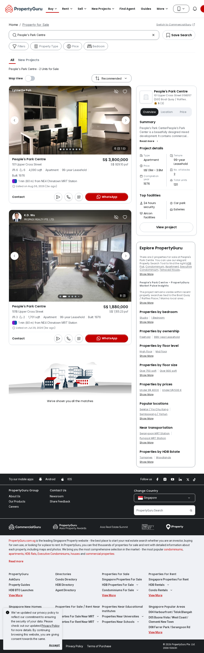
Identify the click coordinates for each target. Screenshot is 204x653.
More (160, 9)
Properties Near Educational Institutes (122, 609)
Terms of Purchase (99, 646)
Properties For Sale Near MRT (74, 616)
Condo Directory (66, 579)
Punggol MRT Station (153, 438)
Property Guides (19, 584)
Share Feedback (60, 501)
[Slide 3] (67, 149)
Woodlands (163, 457)
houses (75, 553)
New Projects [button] (101, 9)
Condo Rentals (158, 590)
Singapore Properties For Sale (122, 579)
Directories (63, 574)
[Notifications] (195, 9)
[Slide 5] (73, 149)
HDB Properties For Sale (118, 584)
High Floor (146, 351)
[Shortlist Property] (125, 91)
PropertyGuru (18, 574)
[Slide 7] (79, 149)
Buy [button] (50, 9)
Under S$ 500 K (171, 390)
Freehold (145, 337)
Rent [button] (65, 9)
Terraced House (169, 269)
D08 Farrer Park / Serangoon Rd (169, 627)
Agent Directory (65, 590)
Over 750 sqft (148, 370)
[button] (12, 60)
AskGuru (14, 579)
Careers (14, 506)
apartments (16, 553)
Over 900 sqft (168, 370)
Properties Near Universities (120, 616)
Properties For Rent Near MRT (74, 621)
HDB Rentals (157, 584)
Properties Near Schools (118, 621)
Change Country (146, 491)
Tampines (146, 457)
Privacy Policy (50, 625)
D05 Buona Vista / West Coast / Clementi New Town (168, 619)
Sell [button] (80, 9)
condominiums (173, 549)
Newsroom (57, 496)
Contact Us (58, 490)
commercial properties (100, 553)
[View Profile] (21, 90)
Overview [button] (149, 112)
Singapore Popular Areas (167, 607)
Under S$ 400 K (149, 390)
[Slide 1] (60, 149)
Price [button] (183, 112)
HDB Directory (64, 584)
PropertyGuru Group (24, 490)
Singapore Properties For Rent (168, 579)
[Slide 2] (64, 149)
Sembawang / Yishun (154, 414)
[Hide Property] (116, 91)
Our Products (17, 501)
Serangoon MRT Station (155, 433)
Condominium (154, 266)
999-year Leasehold (167, 337)
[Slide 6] (76, 149)
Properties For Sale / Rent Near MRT (77, 609)
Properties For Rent (162, 574)
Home (13, 25)
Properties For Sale (115, 574)
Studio (144, 317)
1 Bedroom (158, 317)
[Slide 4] (70, 149)
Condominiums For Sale (118, 590)
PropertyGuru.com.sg (22, 540)
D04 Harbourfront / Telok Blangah (170, 612)
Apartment (172, 266)
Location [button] (167, 112)
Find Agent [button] (127, 9)
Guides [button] (146, 9)
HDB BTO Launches (21, 590)
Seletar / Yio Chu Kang (154, 409)
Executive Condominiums (54, 553)
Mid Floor (161, 351)
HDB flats (30, 553)
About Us (14, 496)
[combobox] (84, 35)
